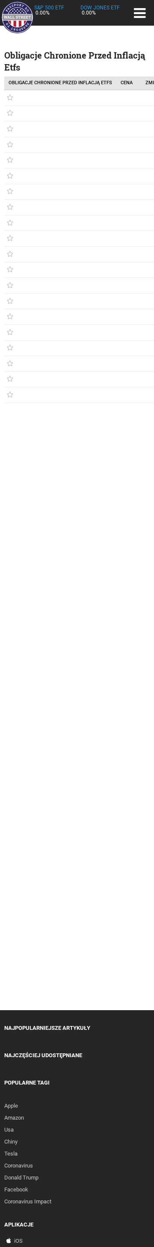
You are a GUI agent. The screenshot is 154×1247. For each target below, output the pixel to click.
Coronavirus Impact (27, 1201)
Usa (9, 1129)
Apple (11, 1106)
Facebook (16, 1189)
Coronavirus (18, 1165)
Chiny (11, 1141)
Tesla (11, 1153)
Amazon (14, 1117)
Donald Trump (21, 1177)
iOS (18, 1241)
